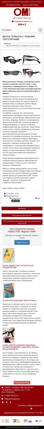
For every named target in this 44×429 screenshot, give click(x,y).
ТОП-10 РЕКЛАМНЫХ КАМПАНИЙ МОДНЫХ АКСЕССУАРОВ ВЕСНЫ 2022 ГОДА (22, 222)
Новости (23, 208)
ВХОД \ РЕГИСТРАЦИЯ (30, 5)
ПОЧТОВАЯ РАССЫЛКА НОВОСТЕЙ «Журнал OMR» (22, 230)
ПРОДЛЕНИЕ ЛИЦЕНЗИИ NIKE (23, 215)
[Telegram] (12, 201)
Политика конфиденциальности (30, 405)
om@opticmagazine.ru (23, 21)
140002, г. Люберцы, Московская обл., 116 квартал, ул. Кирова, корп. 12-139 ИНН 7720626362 (18, 390)
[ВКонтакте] (15, 201)
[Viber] (18, 201)
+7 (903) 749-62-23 (23, 18)
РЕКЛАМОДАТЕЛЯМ (13, 5)
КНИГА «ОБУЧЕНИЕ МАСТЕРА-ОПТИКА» (19, 300)
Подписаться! (22, 242)
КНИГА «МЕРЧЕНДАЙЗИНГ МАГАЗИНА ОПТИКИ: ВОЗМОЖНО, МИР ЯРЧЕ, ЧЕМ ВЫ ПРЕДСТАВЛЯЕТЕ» (21, 347)
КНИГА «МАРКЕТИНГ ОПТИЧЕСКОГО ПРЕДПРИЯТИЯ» (18, 267)
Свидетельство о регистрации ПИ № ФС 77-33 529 (23, 413)
